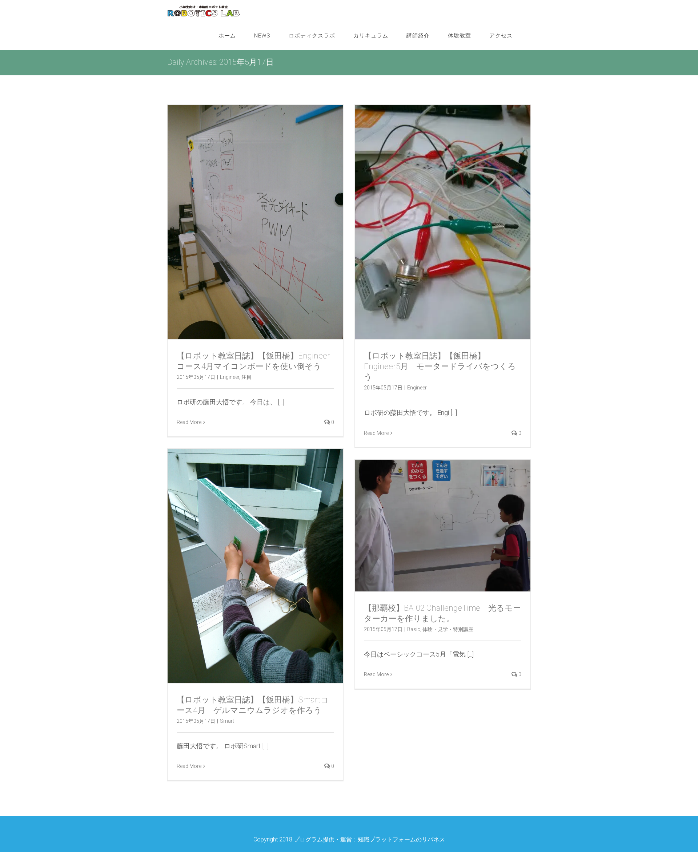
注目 (246, 377)
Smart (227, 721)
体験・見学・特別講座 (447, 629)
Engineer (229, 377)
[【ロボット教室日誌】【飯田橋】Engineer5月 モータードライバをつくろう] (442, 222)
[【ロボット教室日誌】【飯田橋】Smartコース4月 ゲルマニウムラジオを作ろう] (255, 566)
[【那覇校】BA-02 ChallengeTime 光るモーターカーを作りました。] (442, 525)
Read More (189, 422)
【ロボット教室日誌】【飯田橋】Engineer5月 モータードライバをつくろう (440, 366)
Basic (413, 629)
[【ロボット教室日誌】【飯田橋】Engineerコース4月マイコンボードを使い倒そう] (255, 222)
